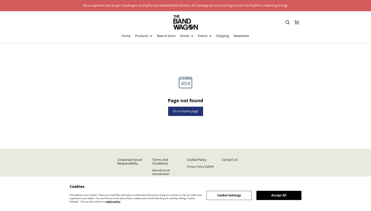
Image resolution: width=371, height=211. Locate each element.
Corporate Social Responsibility (129, 162)
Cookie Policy (196, 160)
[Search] (287, 22)
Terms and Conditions (160, 162)
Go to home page (185, 111)
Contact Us (230, 160)
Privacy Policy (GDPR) (200, 166)
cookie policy (113, 201)
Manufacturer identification (161, 172)
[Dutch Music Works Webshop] (185, 22)
